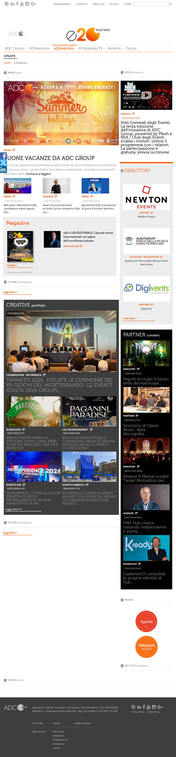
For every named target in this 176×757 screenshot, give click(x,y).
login (127, 4)
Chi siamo (37, 723)
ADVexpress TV (60, 740)
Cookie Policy (153, 712)
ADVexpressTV (90, 48)
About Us (98, 4)
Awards (114, 48)
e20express (63, 48)
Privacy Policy (137, 712)
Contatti (81, 4)
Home (7, 62)
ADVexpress (39, 48)
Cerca (130, 48)
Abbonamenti (62, 4)
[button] (12, 113)
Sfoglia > (12, 266)
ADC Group (14, 48)
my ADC (114, 4)
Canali (56, 723)
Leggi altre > (10, 292)
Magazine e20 (71, 246)
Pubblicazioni (82, 723)
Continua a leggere (38, 174)
